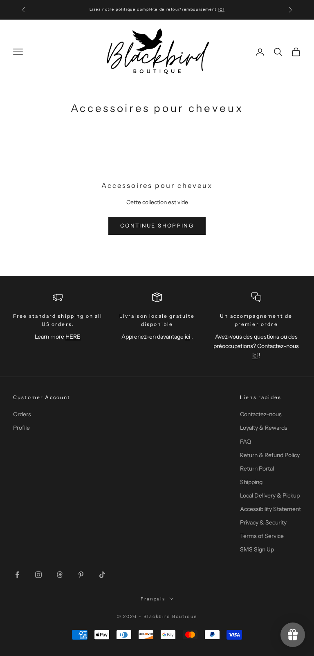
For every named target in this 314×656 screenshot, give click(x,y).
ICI (221, 9)
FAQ (245, 441)
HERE (73, 336)
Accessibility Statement (270, 509)
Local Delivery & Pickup (270, 495)
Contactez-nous (261, 414)
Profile (21, 427)
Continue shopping (157, 225)
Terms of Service (262, 536)
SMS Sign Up (257, 549)
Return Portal (257, 468)
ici (187, 336)
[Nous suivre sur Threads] (60, 575)
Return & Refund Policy (270, 455)
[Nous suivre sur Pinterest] (81, 575)
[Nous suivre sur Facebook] (17, 575)
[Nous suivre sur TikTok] (102, 575)
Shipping (251, 482)
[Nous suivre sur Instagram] (38, 575)
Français (153, 599)
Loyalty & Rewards (263, 427)
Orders (22, 414)
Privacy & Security (263, 522)
